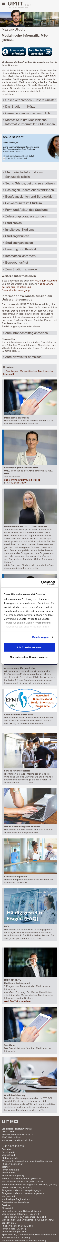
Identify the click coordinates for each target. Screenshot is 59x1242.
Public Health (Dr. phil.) (14, 1231)
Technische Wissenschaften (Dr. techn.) (24, 1240)
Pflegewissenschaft (12, 1163)
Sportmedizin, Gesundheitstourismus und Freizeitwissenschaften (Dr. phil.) (29, 1236)
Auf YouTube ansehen (18, 1001)
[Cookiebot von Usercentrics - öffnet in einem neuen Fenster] (41, 583)
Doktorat (6, 1205)
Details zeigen (40, 637)
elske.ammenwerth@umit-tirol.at (22, 479)
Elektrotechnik (10, 1158)
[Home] (20, 5)
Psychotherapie (10, 1169)
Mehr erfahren (29, 402)
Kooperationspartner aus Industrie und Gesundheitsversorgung (28, 287)
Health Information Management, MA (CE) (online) (29, 1184)
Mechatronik (9, 1154)
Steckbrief (7, 1208)
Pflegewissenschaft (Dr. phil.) (18, 1225)
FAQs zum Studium (45, 280)
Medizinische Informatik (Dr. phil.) (20, 1213)
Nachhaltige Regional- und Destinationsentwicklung (16, 1200)
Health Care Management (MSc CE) (22, 1178)
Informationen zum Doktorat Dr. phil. (22, 1210)
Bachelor (6, 1149)
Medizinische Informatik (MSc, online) (23, 1181)
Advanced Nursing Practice (17, 1187)
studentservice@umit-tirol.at (17, 1140)
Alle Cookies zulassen (29, 647)
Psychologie (8, 1151)
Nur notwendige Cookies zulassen (29, 657)
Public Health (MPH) (13, 1175)
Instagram (11, 1121)
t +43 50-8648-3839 (13, 1146)
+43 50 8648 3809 (16, 482)
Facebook (3, 1121)
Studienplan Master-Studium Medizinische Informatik (28, 372)
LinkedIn (7, 1121)
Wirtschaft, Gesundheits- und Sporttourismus (27, 1160)
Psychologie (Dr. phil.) (14, 1228)
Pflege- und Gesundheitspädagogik (21, 1190)
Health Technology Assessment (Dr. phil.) (24, 1216)
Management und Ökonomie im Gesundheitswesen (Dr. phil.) (28, 1221)
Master (5, 1166)
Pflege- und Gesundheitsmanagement (23, 1193)
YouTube (16, 1121)
